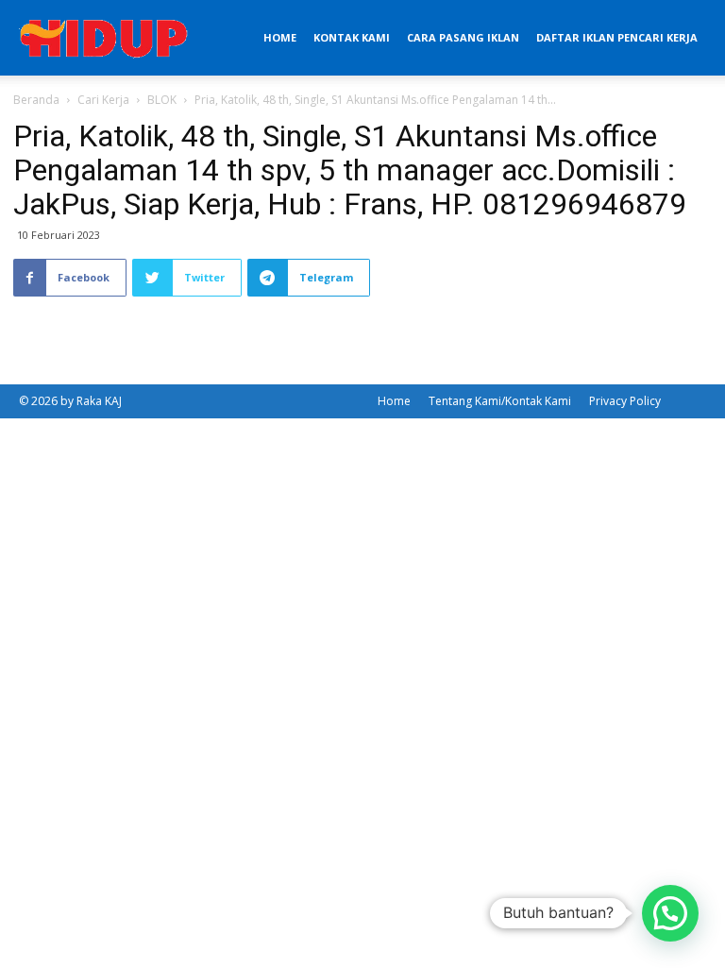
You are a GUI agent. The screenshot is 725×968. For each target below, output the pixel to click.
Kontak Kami (351, 37)
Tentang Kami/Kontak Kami (500, 401)
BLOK (162, 100)
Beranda (36, 100)
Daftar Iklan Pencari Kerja (617, 37)
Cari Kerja (103, 100)
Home (279, 37)
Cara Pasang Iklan (463, 37)
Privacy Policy (625, 401)
